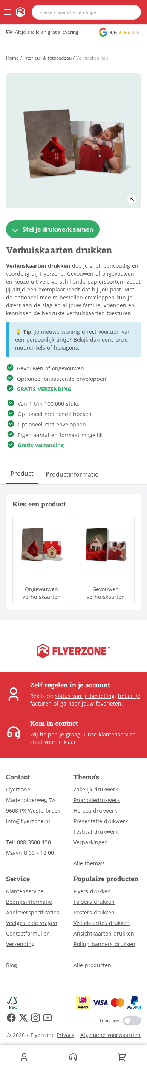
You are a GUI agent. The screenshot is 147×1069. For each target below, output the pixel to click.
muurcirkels (30, 347)
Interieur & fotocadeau (47, 58)
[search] (130, 12)
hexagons (66, 347)
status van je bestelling (85, 695)
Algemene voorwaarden (110, 1034)
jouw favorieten (101, 703)
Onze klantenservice (109, 734)
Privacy (65, 1034)
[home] (20, 12)
